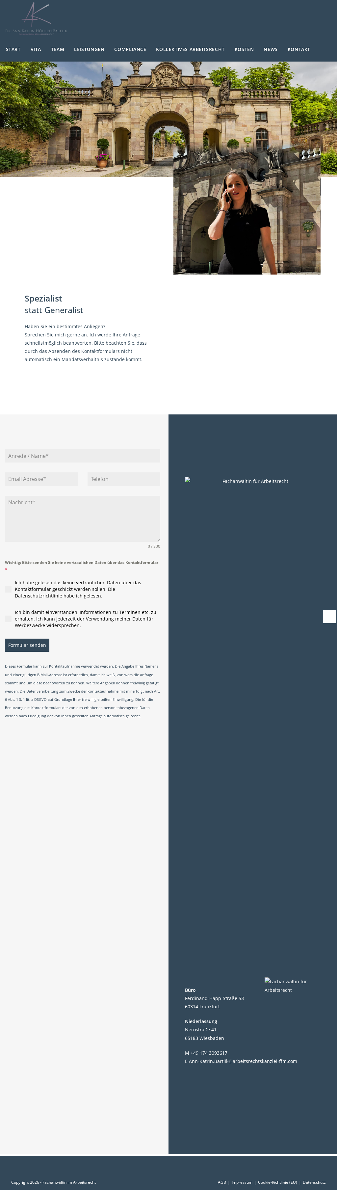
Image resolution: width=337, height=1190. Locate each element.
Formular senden (27, 645)
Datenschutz (314, 1182)
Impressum (242, 1182)
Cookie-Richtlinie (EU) (277, 1182)
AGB (222, 1182)
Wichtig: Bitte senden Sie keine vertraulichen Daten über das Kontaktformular (81, 566)
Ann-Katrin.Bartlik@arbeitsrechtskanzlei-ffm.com (243, 1061)
